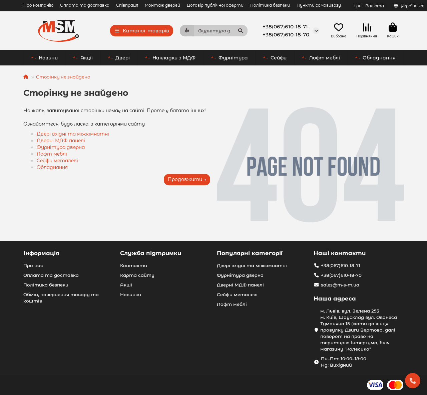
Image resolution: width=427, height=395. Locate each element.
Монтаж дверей (162, 5)
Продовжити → (187, 179)
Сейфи (279, 58)
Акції (86, 58)
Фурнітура (233, 58)
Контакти (133, 265)
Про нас (33, 265)
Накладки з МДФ (173, 58)
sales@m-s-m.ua (340, 284)
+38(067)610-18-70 (286, 34)
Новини (48, 58)
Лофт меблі (324, 58)
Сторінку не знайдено (63, 76)
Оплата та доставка (84, 5)
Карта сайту (137, 275)
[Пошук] (240, 30)
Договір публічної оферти (215, 5)
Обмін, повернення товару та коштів (61, 298)
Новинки (130, 294)
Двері (122, 58)
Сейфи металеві (57, 161)
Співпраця (127, 5)
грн (369, 5)
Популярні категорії (250, 253)
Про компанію (38, 5)
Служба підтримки (150, 253)
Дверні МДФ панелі (61, 141)
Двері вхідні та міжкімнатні (73, 134)
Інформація (41, 253)
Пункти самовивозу (319, 5)
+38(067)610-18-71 (285, 26)
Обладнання (379, 58)
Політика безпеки (270, 5)
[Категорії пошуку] (187, 30)
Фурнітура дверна (61, 147)
